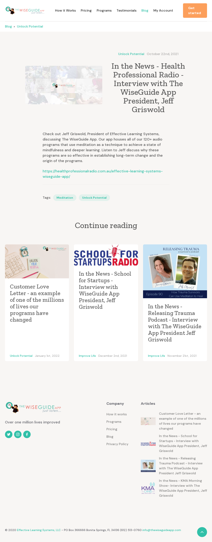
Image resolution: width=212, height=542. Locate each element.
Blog (144, 10)
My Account (163, 10)
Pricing (86, 10)
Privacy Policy (117, 444)
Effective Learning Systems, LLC (38, 530)
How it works (116, 414)
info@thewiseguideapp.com (161, 530)
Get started (194, 10)
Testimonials (126, 10)
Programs (104, 10)
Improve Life (87, 356)
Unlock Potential (30, 26)
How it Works (65, 10)
